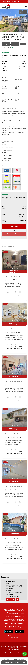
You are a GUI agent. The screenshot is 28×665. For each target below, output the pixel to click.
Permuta (23, 44)
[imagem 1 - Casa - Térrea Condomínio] (14, 365)
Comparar (15, 44)
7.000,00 (23, 61)
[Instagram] (10, 599)
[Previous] (4, 259)
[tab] (21, 12)
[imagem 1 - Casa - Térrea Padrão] (14, 417)
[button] (22, 1)
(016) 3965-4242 (15, 1)
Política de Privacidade (14, 636)
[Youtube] (17, 599)
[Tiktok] (13, 599)
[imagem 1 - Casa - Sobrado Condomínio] (14, 312)
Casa (4, 34)
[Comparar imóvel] (25, 254)
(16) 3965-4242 (9, 590)
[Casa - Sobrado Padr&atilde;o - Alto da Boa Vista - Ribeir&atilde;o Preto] (12, 6)
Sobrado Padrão (13, 34)
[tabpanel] (14, 20)
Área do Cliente (6, 1)
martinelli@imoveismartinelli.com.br (14, 592)
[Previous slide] (2, 20)
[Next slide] (25, 20)
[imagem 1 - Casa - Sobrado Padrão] (14, 260)
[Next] (24, 259)
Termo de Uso (14, 637)
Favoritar (6, 44)
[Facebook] (7, 599)
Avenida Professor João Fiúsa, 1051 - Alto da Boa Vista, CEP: (15, 586)
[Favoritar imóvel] (25, 252)
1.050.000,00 (22, 66)
